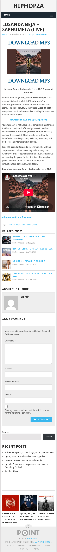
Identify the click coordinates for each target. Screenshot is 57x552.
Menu (7, 15)
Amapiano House (42, 542)
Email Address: (12, 381)
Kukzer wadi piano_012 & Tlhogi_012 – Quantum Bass (29, 452)
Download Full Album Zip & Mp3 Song (28, 120)
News (47, 545)
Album (21, 545)
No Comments (42, 34)
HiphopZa (28, 6)
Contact (25, 549)
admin (4, 34)
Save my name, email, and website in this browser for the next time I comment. (27, 411)
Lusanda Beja (14, 224)
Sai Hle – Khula (11, 471)
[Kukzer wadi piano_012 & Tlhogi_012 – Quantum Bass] (10, 503)
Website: (9, 394)
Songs (31, 34)
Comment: (10, 340)
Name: (8, 368)
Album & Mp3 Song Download (17, 217)
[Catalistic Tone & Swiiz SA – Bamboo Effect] (46, 503)
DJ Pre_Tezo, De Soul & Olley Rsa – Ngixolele (25, 456)
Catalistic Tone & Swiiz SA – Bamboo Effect (24, 460)
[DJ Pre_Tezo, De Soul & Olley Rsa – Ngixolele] (28, 503)
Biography (34, 545)
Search (5, 432)
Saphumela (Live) (29, 224)
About (37, 549)
